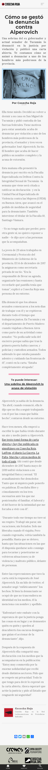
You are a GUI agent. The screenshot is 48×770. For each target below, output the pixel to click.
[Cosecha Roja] (8, 714)
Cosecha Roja (24, 708)
